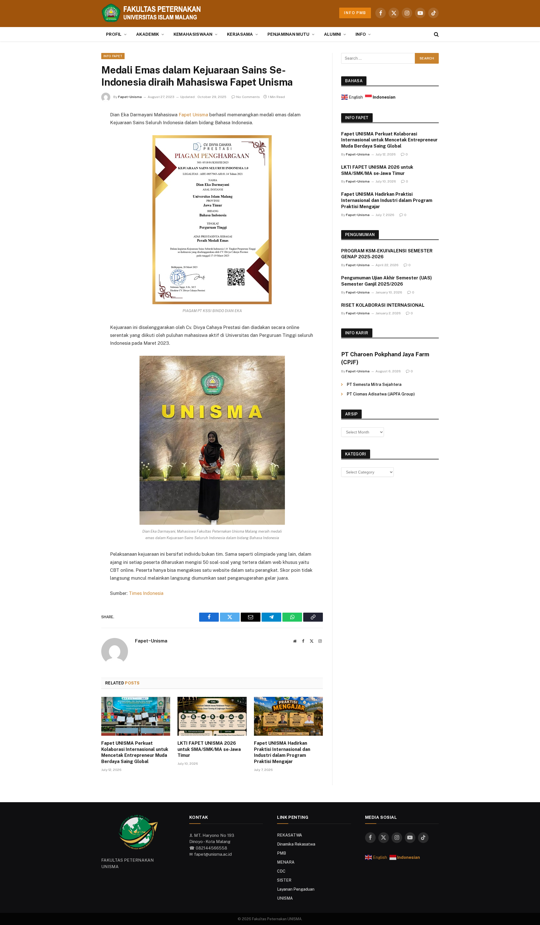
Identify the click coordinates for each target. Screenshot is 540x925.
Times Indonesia (146, 593)
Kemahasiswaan (193, 34)
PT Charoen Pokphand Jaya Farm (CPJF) (385, 358)
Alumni (332, 34)
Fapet (185, 114)
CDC (281, 871)
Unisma (200, 114)
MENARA (285, 862)
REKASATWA (289, 835)
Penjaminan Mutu (288, 34)
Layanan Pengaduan (295, 889)
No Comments (248, 97)
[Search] (436, 34)
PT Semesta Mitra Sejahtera (374, 384)
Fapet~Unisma (130, 97)
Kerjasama (240, 34)
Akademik (147, 34)
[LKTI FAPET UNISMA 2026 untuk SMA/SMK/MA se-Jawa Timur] (211, 716)
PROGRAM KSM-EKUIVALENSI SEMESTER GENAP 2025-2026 (387, 254)
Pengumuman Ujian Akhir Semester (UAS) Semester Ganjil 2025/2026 (386, 281)
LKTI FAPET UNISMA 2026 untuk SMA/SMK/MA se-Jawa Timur (209, 749)
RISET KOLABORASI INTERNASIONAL (382, 305)
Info (361, 34)
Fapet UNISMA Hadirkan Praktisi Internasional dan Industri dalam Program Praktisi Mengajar (282, 752)
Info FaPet (113, 56)
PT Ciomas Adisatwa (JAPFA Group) (381, 394)
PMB (281, 853)
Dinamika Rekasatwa (296, 844)
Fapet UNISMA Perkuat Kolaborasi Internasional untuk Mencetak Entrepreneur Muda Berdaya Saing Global (134, 752)
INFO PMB (355, 13)
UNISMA (285, 898)
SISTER (284, 880)
